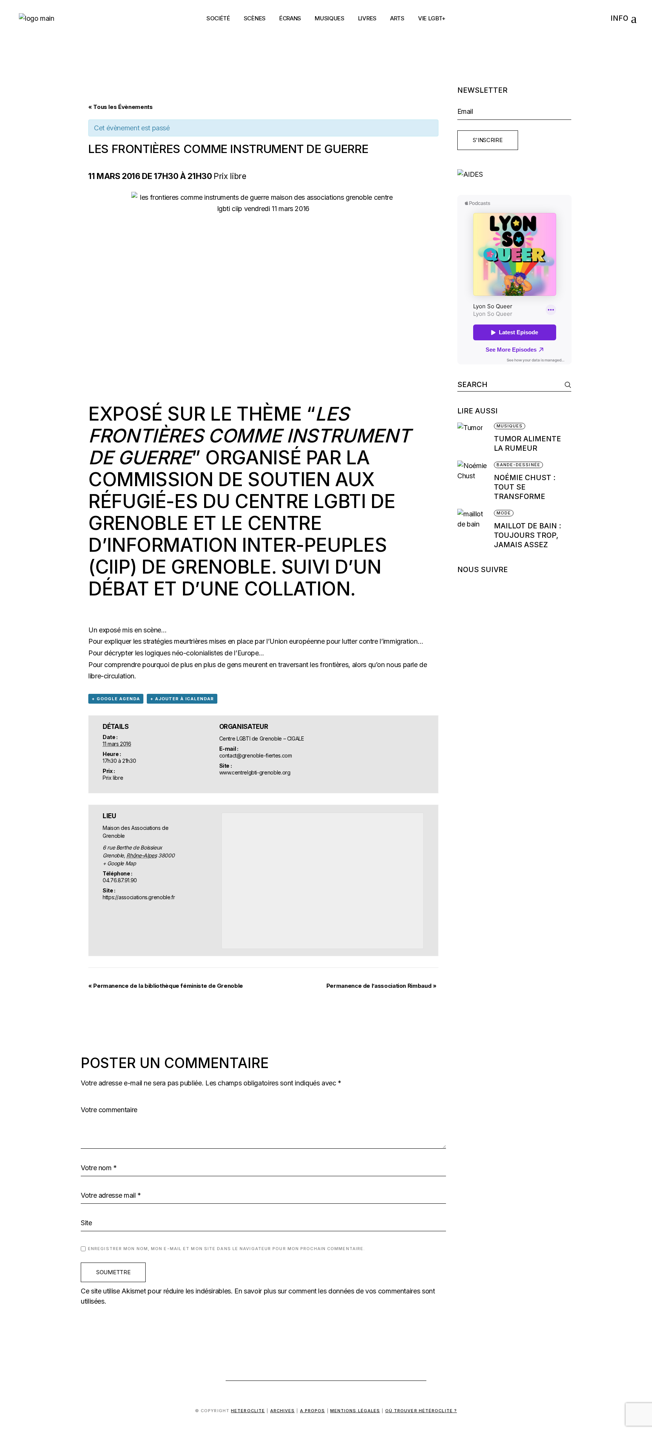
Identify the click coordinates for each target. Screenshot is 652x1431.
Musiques (510, 426)
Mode (504, 513)
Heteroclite (248, 1410)
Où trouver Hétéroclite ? (421, 1410)
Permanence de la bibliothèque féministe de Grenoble (165, 985)
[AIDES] (514, 174)
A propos (312, 1410)
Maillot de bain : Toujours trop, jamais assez (527, 535)
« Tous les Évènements (120, 106)
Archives (282, 1410)
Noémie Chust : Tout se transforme (524, 487)
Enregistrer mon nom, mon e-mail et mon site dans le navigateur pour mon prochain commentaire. (226, 1248)
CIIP (113, 567)
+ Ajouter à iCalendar (182, 698)
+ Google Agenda (116, 698)
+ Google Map (119, 863)
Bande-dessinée (518, 464)
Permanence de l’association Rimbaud (381, 985)
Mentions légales (355, 1410)
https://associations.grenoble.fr (139, 897)
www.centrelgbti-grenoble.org (255, 772)
